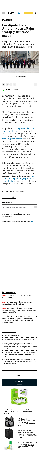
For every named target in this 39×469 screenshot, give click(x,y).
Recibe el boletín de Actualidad (14, 191)
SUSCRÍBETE (28, 13)
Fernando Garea (19, 76)
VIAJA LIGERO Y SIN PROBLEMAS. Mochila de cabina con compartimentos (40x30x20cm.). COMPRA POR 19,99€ (27, 434)
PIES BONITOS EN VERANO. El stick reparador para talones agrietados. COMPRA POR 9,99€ (27, 445)
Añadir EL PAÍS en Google (12, 89)
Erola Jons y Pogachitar (11, 335)
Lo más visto (6, 331)
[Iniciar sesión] (35, 13)
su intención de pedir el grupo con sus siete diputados (18, 178)
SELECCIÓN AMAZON (19, 382)
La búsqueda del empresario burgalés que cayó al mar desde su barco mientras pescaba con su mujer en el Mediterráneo (20, 361)
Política (7, 19)
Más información (6, 216)
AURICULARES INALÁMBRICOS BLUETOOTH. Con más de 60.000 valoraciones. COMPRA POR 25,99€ (27, 422)
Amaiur (22, 207)
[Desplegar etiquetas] (35, 207)
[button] (19, 62)
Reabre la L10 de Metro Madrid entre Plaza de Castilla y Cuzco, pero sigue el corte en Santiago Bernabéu (19, 310)
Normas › (34, 197)
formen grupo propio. (12, 139)
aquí (32, 221)
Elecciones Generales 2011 (10, 207)
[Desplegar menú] (3, 13)
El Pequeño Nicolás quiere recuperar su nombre (19, 339)
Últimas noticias (8, 292)
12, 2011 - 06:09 (21, 79)
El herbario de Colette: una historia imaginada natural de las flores (17, 303)
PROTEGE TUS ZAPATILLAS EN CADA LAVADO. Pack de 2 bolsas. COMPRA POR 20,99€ (18, 412)
